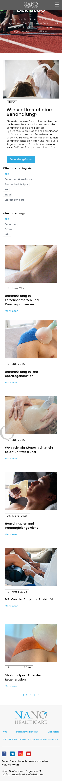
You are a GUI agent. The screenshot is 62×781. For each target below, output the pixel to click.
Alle (7, 174)
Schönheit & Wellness (18, 179)
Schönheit (11, 224)
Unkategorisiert (14, 199)
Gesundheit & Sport (17, 184)
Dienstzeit (53, 731)
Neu (7, 189)
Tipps (8, 194)
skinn (8, 234)
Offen (8, 229)
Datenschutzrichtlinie (27, 731)
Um (5, 731)
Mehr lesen (11, 311)
